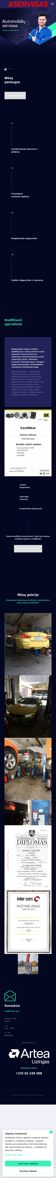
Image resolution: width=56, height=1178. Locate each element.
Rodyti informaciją (13, 1155)
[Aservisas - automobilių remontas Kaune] (28, 4)
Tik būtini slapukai (28, 1171)
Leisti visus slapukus (28, 1163)
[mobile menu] (52, 4)
